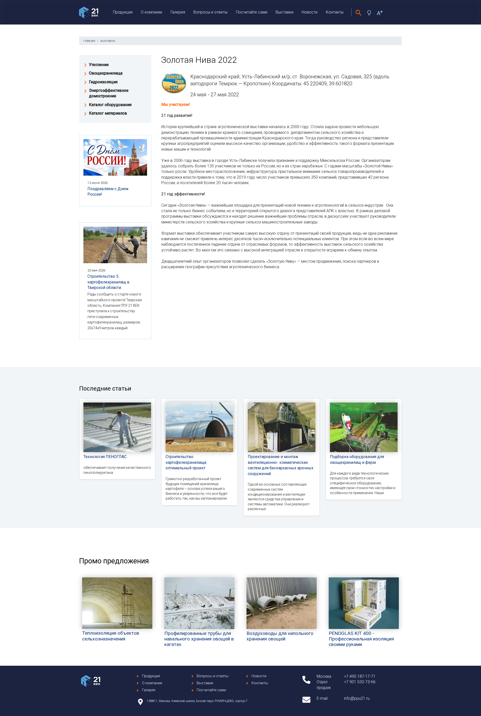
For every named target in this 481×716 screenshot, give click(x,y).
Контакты (334, 12)
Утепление (99, 64)
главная (89, 41)
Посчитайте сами (251, 12)
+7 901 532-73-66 (360, 681)
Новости (309, 12)
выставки (107, 41)
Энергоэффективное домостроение (109, 93)
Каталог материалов (108, 113)
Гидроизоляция (103, 82)
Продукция (123, 12)
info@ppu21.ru (357, 698)
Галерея (178, 12)
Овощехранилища (106, 73)
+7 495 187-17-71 (360, 676)
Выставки (284, 12)
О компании (151, 12)
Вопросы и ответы (210, 12)
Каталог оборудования (110, 104)
